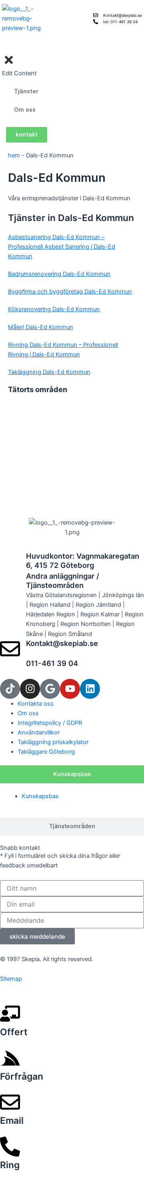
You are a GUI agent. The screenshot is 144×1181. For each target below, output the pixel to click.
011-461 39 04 (52, 663)
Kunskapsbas (40, 796)
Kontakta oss (36, 703)
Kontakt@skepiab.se (62, 643)
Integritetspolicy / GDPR (50, 722)
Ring (10, 1165)
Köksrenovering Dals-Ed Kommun (54, 309)
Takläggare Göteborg (46, 751)
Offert (14, 1032)
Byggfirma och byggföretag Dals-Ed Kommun (70, 291)
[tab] (72, 774)
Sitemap (11, 978)
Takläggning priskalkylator (53, 742)
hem (14, 155)
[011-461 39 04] (10, 669)
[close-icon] (9, 63)
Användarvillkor (39, 732)
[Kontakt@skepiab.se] (10, 649)
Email (12, 1120)
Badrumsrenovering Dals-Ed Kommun (59, 274)
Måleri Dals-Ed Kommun (40, 327)
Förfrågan (21, 1076)
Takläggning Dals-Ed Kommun (49, 372)
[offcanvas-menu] (5, 48)
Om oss (25, 109)
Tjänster (26, 91)
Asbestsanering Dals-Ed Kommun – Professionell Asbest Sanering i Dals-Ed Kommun (61, 246)
